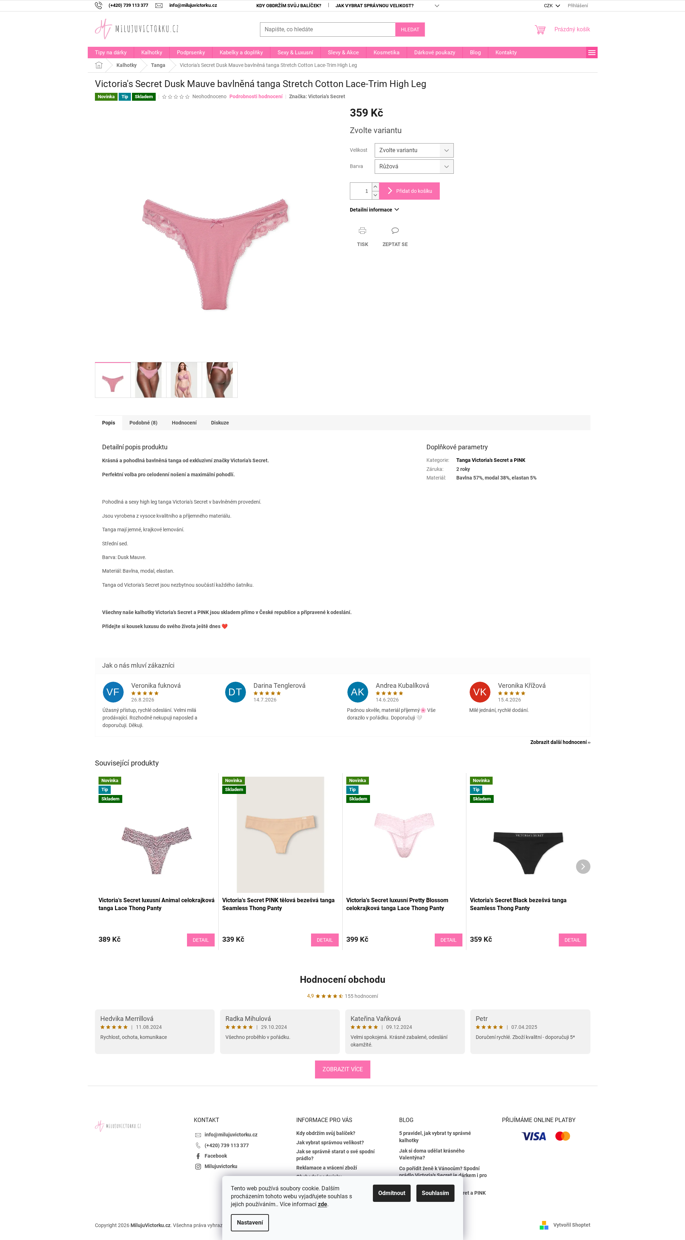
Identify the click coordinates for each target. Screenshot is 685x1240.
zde (322, 1204)
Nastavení (250, 1222)
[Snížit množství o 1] (375, 195)
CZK (549, 5)
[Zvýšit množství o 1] (375, 187)
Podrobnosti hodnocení (256, 96)
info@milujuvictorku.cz (231, 1134)
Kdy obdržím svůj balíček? (288, 5)
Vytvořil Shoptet (571, 1225)
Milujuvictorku (221, 1166)
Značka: (317, 96)
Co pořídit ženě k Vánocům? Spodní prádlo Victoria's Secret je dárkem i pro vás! (443, 1175)
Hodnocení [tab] (184, 423)
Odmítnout (391, 1193)
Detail (201, 940)
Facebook (216, 1156)
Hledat (410, 29)
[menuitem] (111, 52)
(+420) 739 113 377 (227, 1145)
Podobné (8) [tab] (143, 423)
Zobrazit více (343, 1069)
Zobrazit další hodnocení (558, 742)
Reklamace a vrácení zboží (326, 1168)
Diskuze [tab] (220, 423)
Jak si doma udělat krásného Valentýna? (432, 1154)
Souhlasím (435, 1193)
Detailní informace (371, 210)
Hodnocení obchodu (342, 979)
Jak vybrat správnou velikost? (374, 5)
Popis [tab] (108, 423)
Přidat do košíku (414, 191)
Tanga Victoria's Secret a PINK (490, 460)
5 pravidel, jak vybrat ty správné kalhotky (435, 1136)
